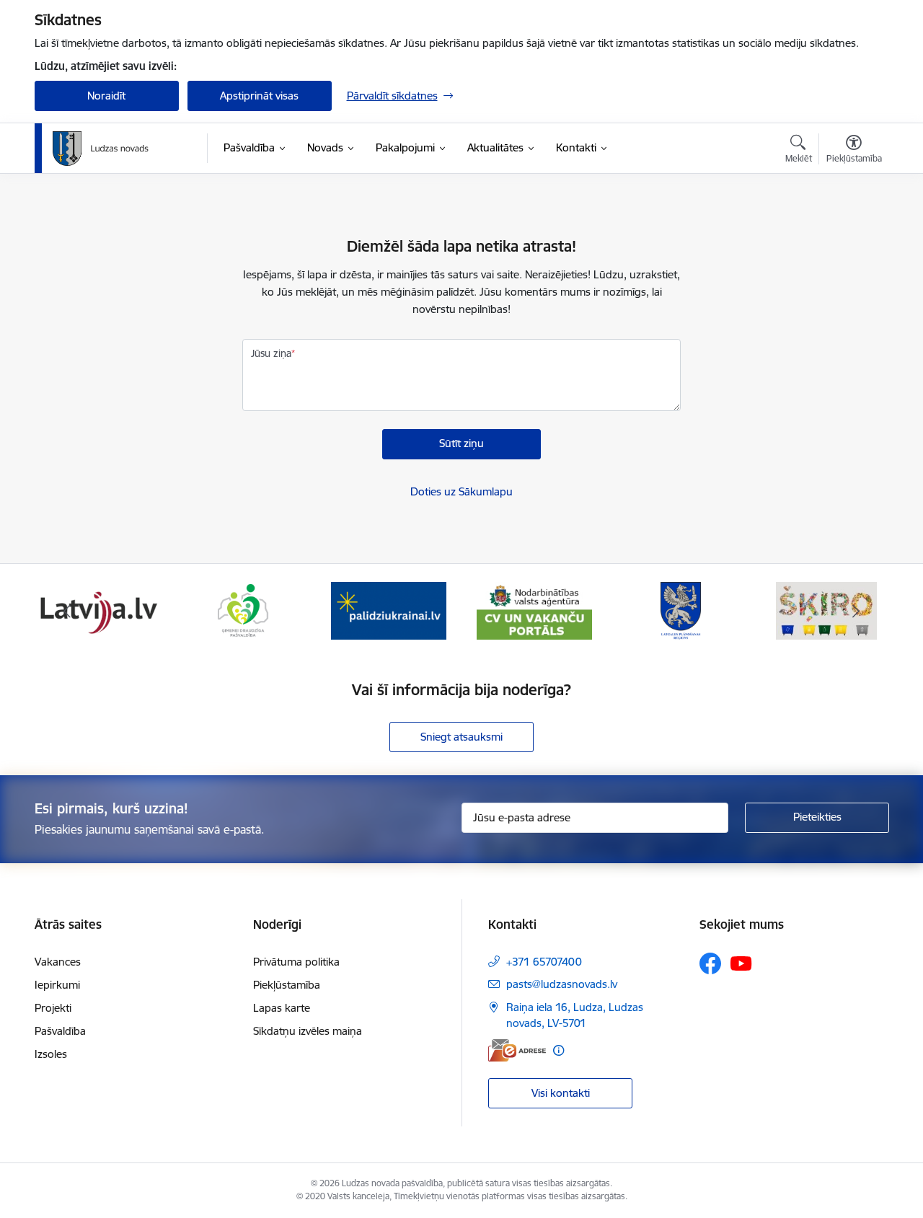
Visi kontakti (560, 1093)
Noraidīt (106, 95)
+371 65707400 (544, 961)
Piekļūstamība (286, 985)
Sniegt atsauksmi (461, 736)
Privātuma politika (296, 961)
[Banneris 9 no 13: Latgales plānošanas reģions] (681, 610)
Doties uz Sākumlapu (461, 491)
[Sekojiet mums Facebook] (710, 963)
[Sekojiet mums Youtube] (741, 962)
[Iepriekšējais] (68, 610)
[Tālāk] (856, 610)
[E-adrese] (517, 1050)
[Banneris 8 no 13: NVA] (534, 610)
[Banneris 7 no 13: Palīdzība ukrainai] (388, 610)
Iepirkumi (57, 985)
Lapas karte (281, 1008)
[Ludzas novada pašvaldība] (101, 148)
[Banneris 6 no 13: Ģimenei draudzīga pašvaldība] (243, 610)
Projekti (53, 1008)
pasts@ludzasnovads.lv (561, 984)
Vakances (58, 961)
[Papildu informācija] (558, 1050)
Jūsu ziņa (271, 353)
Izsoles (51, 1054)
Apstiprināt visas (259, 95)
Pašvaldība (60, 1031)
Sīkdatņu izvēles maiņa (307, 1031)
